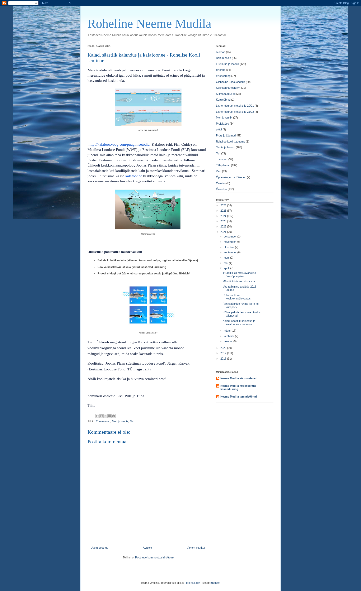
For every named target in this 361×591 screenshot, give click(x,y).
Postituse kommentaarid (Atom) (154, 557)
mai (226, 263)
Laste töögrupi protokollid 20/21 (235, 105)
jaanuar (228, 341)
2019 (223, 353)
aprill (227, 268)
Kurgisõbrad (223, 99)
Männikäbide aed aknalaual (239, 281)
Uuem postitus (99, 547)
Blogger (214, 582)
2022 (223, 226)
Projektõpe (222, 123)
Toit (132, 421)
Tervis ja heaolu (225, 147)
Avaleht (147, 547)
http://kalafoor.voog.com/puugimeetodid (119, 144)
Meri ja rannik (120, 421)
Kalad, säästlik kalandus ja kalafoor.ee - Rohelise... (239, 322)
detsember (230, 236)
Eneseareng (103, 421)
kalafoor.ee (134, 176)
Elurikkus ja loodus (227, 64)
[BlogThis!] (101, 416)
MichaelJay (193, 582)
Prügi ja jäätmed (226, 135)
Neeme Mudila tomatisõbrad (238, 396)
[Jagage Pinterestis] (113, 416)
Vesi (218, 171)
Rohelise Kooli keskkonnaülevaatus (237, 297)
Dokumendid (223, 57)
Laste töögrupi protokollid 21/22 (235, 111)
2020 (223, 348)
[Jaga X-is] (105, 416)
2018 (223, 358)
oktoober (229, 247)
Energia (220, 69)
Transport (222, 159)
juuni (227, 257)
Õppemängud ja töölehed (231, 177)
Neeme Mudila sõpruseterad (238, 378)
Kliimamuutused (225, 93)
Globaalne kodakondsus (230, 81)
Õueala (220, 183)
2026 (223, 205)
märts (227, 330)
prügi (219, 129)
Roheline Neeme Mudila (149, 23)
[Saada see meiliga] (97, 416)
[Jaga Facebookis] (109, 416)
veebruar (229, 336)
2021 (223, 232)
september (230, 252)
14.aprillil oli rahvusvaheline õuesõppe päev (239, 274)
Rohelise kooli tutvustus (230, 141)
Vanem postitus (196, 547)
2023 (223, 221)
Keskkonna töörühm (228, 87)
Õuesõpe (221, 189)
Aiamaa (220, 52)
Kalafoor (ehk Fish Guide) (172, 144)
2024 (223, 216)
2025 (223, 210)
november (230, 241)
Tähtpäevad (223, 165)
